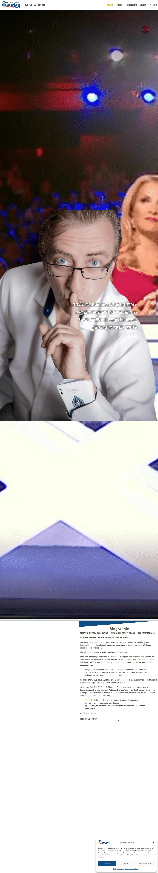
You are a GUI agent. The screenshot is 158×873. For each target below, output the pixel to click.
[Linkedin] (26, 5)
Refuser (126, 863)
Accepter (107, 863)
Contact (153, 4)
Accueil (110, 4)
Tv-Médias (120, 4)
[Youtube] (35, 5)
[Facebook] (30, 5)
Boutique (143, 4)
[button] (153, 843)
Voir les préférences (145, 863)
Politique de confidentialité (131, 869)
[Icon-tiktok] (43, 5)
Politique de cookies (118, 869)
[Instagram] (39, 5)
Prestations (132, 4)
